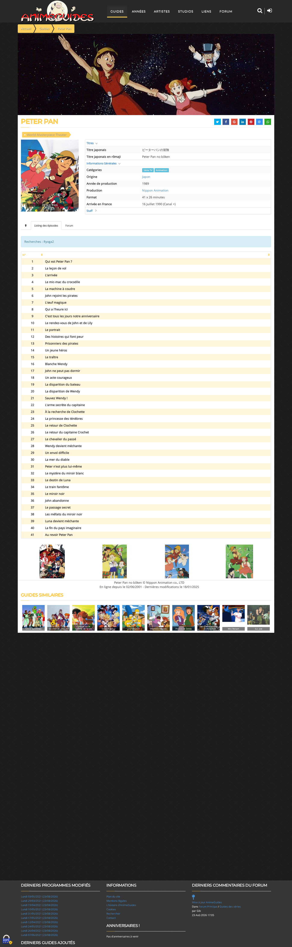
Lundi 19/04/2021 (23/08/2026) (39, 905)
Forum (226, 11)
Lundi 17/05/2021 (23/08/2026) (39, 918)
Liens (206, 11)
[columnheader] (32, 255)
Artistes (162, 11)
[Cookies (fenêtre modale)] (7, 939)
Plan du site (113, 896)
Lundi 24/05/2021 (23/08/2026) (39, 926)
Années (139, 11)
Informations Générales (102, 163)
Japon (146, 177)
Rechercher (113, 913)
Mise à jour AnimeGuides (207, 902)
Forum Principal (208, 906)
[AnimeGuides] (57, 11)
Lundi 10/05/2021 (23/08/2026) (39, 909)
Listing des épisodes (46, 225)
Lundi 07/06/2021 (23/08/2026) (39, 935)
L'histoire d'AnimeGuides (121, 905)
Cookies (111, 909)
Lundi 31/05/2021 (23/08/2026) (39, 913)
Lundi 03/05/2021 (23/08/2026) (39, 896)
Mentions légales (116, 901)
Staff (90, 211)
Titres (90, 143)
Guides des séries (230, 906)
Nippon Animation (155, 190)
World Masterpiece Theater (47, 135)
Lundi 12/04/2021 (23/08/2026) (39, 922)
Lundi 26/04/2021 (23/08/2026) (39, 930)
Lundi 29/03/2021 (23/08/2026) (39, 901)
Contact (111, 918)
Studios (185, 11)
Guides (117, 11)
